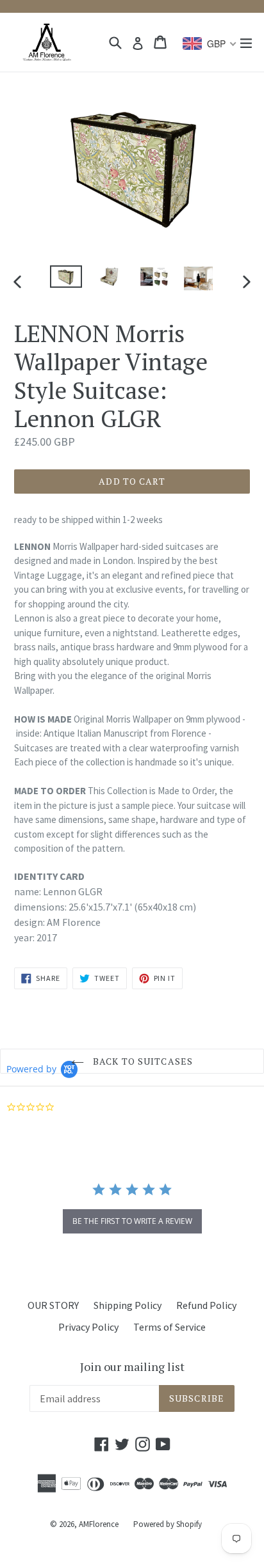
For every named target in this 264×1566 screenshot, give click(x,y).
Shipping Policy (127, 1305)
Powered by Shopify (167, 1524)
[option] (66, 276)
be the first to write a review (132, 1221)
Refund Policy (206, 1305)
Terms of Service (169, 1326)
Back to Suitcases (141, 1061)
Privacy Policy (88, 1326)
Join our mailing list (132, 1367)
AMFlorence (99, 1524)
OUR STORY (53, 1305)
